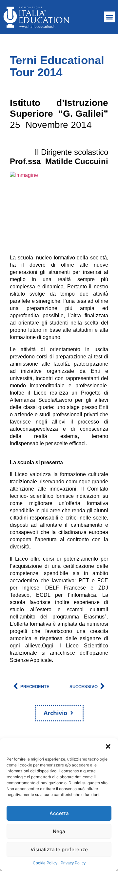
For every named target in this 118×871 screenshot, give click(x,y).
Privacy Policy (73, 863)
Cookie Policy (45, 863)
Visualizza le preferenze (59, 849)
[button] (108, 746)
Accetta (59, 813)
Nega (59, 831)
